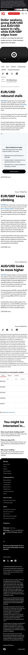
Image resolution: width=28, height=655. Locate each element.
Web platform (7, 480)
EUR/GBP (3, 205)
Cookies (21, 547)
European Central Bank (13, 69)
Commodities (7, 471)
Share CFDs (6, 464)
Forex (2, 66)
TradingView (6, 484)
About (5, 506)
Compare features (8, 491)
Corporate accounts (9, 518)
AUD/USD (3, 275)
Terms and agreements (11, 545)
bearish (24, 104)
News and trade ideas (9, 500)
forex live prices (10, 412)
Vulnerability (14, 547)
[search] (23, 13)
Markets (5, 461)
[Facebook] (7, 74)
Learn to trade (7, 497)
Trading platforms (8, 477)
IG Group (11, 645)
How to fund (6, 547)
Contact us (6, 523)
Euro (8, 66)
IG (4, 545)
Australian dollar (21, 66)
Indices (17, 375)
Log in (25, 9)
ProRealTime (6, 489)
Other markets (7, 473)
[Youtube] (12, 561)
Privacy (21, 545)
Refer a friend (6, 514)
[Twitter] (12, 74)
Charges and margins (9, 509)
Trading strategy (8, 502)
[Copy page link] (2, 74)
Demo (5, 493)
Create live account (14, 13)
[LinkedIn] (17, 74)
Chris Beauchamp (11, 80)
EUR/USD (3, 101)
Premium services (8, 511)
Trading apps (7, 482)
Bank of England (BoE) (7, 208)
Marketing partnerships (10, 516)
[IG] (3, 13)
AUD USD (3, 69)
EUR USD (13, 66)
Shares (10, 375)
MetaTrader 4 (7, 487)
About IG (5, 549)
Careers (5, 645)
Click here (12, 528)
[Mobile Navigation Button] (26, 13)
